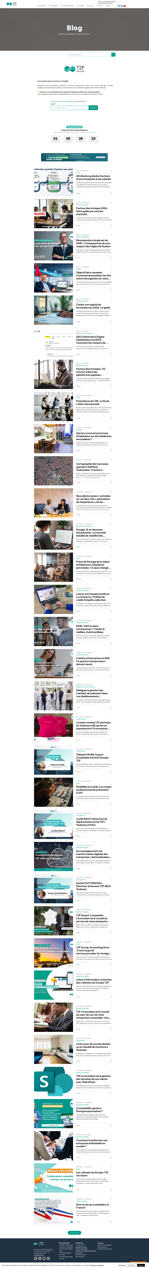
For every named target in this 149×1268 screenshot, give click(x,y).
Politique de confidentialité (97, 1265)
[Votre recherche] (113, 55)
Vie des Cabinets (81, 719)
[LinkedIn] (40, 1258)
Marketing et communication (84, 333)
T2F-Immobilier (80, 1040)
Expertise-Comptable (82, 237)
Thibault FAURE (80, 751)
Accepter (141, 1265)
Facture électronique (82, 205)
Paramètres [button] (122, 1265)
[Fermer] (147, 1265)
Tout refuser (131, 1265)
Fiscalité (78, 269)
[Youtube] (124, 6)
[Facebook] (121, 6)
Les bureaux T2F (81, 815)
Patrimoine (79, 429)
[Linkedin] (119, 6)
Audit (61, 1251)
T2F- (82, 1249)
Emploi (78, 1169)
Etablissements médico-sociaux (85, 687)
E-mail (53, 104)
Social (78, 172)
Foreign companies (81, 1201)
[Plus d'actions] (112, 170)
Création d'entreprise (82, 622)
